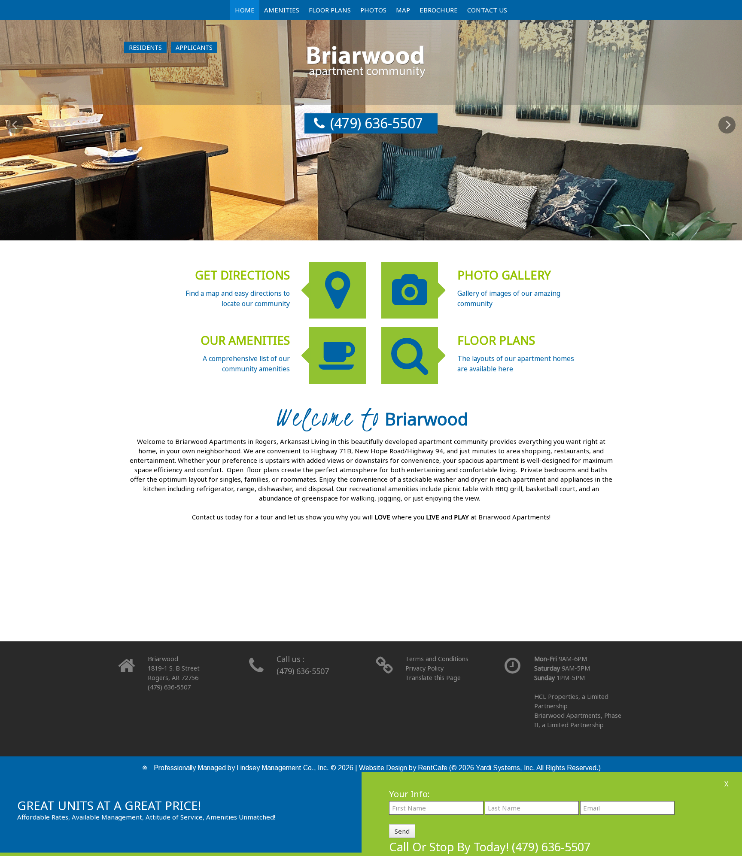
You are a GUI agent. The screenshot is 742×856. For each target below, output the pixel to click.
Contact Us (487, 10)
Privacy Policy (424, 668)
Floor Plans (330, 10)
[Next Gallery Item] (727, 125)
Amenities (281, 10)
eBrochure (439, 10)
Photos (373, 10)
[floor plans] (371, 597)
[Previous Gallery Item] (15, 125)
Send (402, 831)
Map (403, 10)
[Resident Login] (145, 47)
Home (245, 10)
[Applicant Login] (194, 47)
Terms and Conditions (436, 659)
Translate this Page (433, 678)
